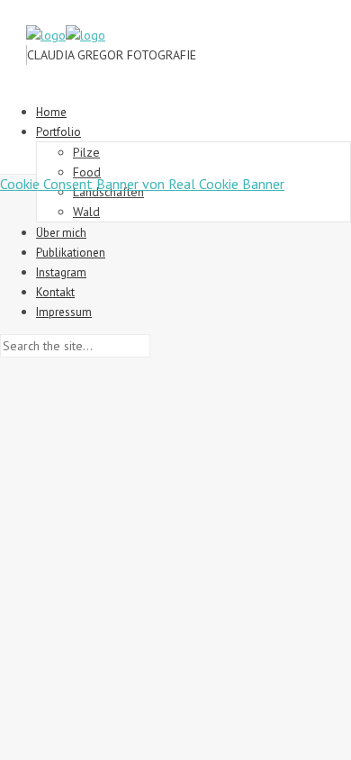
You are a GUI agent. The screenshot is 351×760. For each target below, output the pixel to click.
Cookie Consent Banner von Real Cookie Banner (142, 184)
